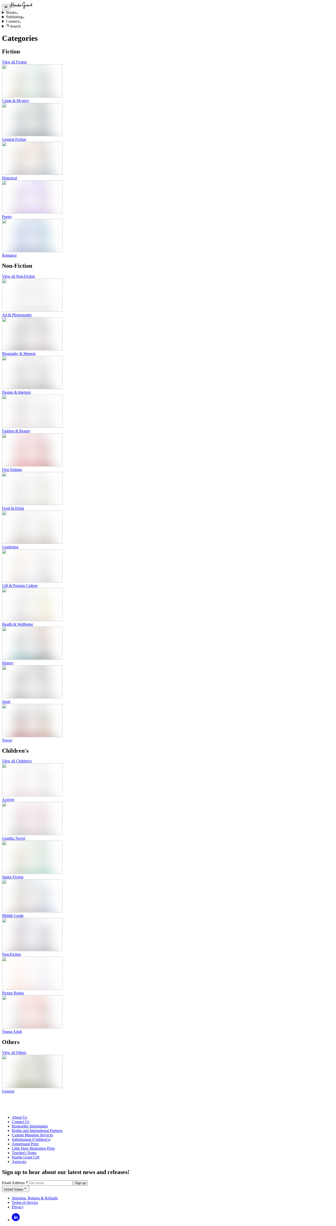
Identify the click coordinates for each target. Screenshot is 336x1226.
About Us (19, 1117)
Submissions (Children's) (31, 1139)
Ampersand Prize (25, 1144)
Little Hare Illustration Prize (33, 1148)
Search (15, 26)
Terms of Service (25, 1202)
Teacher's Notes (24, 1153)
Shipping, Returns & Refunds (35, 1198)
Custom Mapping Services (32, 1135)
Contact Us (20, 1122)
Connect (12, 21)
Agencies (19, 1162)
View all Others (14, 1052)
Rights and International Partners (37, 1130)
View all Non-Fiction (18, 276)
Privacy (18, 1207)
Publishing (14, 17)
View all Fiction (14, 62)
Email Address (15, 1183)
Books (11, 12)
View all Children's (17, 761)
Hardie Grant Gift (25, 1157)
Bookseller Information (30, 1126)
